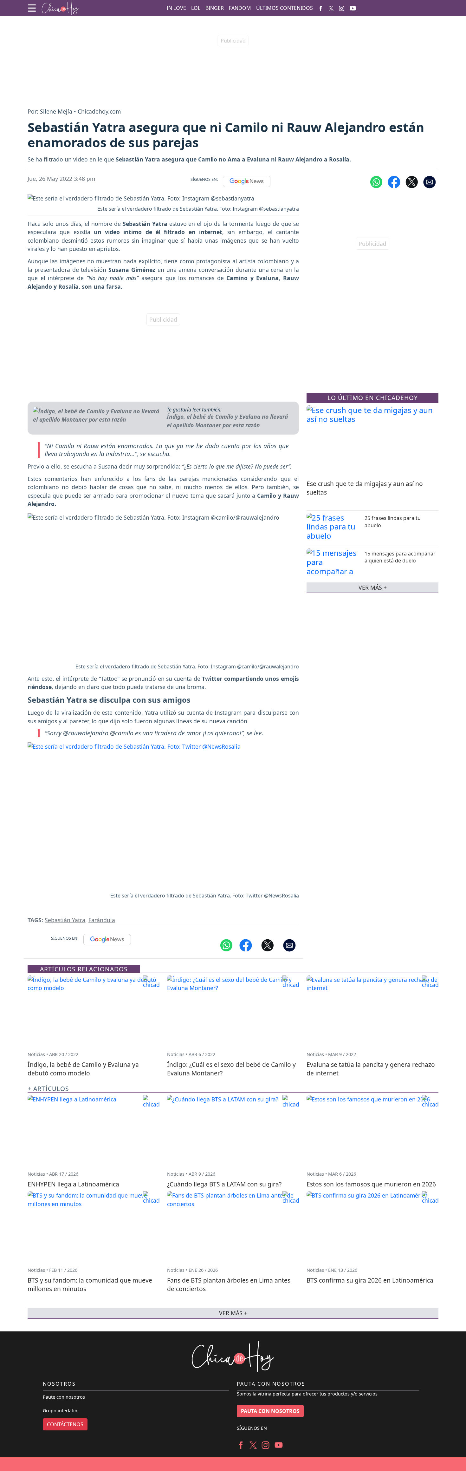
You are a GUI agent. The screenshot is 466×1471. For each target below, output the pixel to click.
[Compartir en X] (412, 181)
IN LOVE (176, 7)
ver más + (373, 587)
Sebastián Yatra (65, 920)
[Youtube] (353, 8)
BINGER (214, 7)
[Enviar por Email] (429, 181)
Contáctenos (65, 1424)
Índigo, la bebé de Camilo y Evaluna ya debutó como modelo (83, 1068)
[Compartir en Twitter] (267, 944)
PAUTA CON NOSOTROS (270, 1411)
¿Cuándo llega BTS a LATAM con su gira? (224, 1184)
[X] (331, 8)
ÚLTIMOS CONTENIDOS (284, 7)
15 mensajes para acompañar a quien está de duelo (400, 557)
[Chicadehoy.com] (60, 8)
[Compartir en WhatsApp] (376, 181)
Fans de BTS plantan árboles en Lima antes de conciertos (228, 1284)
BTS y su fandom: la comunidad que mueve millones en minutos (90, 1284)
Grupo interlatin (60, 1411)
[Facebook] (320, 8)
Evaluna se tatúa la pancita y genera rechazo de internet (371, 1068)
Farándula (101, 920)
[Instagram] (341, 8)
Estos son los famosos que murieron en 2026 (371, 1184)
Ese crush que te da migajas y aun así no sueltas (365, 487)
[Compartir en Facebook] (394, 181)
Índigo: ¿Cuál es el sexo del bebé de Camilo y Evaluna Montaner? (231, 1068)
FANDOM (240, 7)
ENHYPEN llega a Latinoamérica (73, 1184)
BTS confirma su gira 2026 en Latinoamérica (370, 1280)
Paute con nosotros (64, 1397)
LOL (195, 7)
